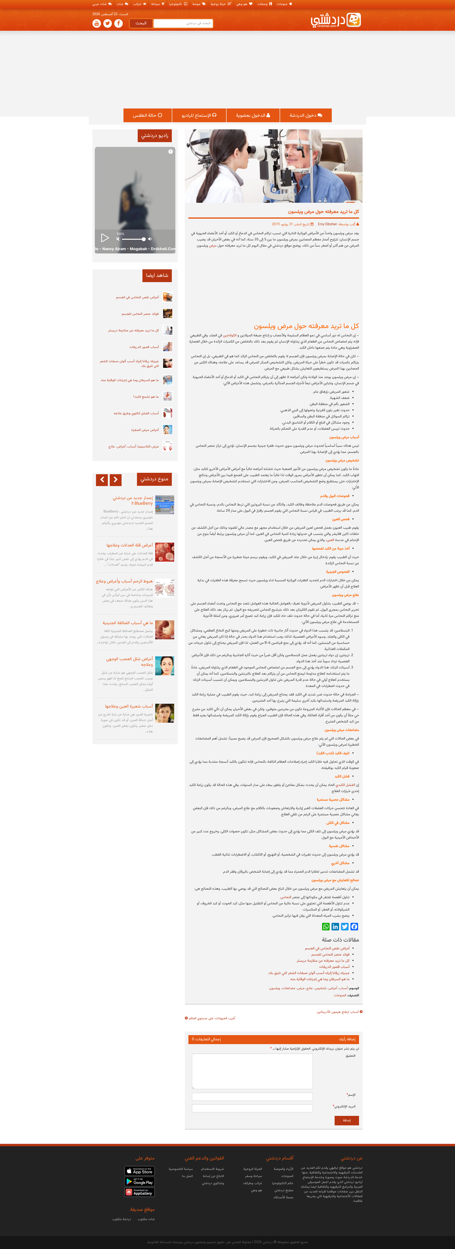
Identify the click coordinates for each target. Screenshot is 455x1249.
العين (330, 540)
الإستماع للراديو (197, 115)
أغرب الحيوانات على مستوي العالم (212, 1018)
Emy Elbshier (327, 224)
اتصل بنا (187, 1176)
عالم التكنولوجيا (282, 1183)
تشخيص (321, 988)
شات (120, 4)
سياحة (156, 4)
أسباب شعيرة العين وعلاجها (129, 706)
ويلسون (274, 988)
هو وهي (242, 4)
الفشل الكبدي (345, 785)
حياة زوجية (219, 4)
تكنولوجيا (176, 4)
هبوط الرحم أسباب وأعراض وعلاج (124, 581)
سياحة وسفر (253, 1176)
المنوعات (340, 995)
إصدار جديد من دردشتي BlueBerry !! (133, 501)
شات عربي (100, 4)
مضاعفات (288, 988)
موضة (196, 4)
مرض (213, 245)
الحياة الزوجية (252, 1169)
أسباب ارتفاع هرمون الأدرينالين (338, 1012)
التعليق (350, 1056)
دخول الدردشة (304, 115)
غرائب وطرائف (252, 1183)
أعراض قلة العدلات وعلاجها (130, 545)
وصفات (262, 4)
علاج (309, 988)
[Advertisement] (227, 70)
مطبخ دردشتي (283, 1190)
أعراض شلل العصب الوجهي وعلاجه (129, 662)
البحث (141, 23)
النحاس (286, 897)
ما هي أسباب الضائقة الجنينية (128, 623)
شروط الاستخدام (212, 1169)
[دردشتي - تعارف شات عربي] (139, 1171)
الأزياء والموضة (283, 1169)
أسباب (343, 988)
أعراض (332, 988)
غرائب (137, 4)
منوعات (282, 4)
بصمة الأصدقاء (283, 1197)
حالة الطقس (145, 115)
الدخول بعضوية (251, 115)
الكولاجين (230, 335)
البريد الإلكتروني (344, 1106)
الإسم (350, 1095)
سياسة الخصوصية (181, 1169)
